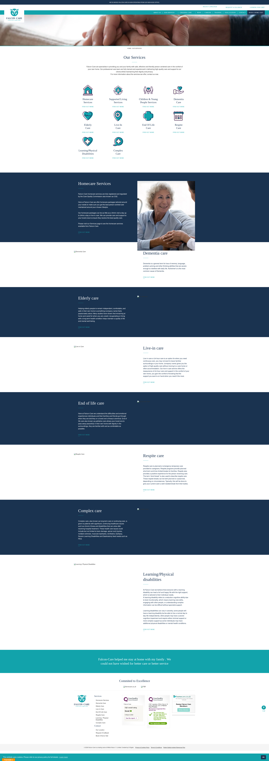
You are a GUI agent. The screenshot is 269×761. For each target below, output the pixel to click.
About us (157, 12)
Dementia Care (101, 703)
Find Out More (88, 106)
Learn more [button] (63, 757)
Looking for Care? (257, 7)
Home (129, 48)
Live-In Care (100, 709)
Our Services (169, 12)
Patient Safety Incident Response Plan (174, 747)
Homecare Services (102, 700)
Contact (242, 12)
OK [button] (263, 757)
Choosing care (186, 12)
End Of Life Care (101, 712)
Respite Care (100, 715)
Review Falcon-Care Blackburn (183, 705)
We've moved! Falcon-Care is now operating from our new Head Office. (134, 2)
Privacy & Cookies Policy (142, 747)
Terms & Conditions (156, 747)
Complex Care (100, 723)
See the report (130, 718)
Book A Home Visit (102, 736)
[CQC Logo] (131, 701)
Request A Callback (234, 7)
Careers (207, 12)
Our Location (230, 12)
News (199, 12)
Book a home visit (256, 12)
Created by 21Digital (128, 747)
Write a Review (184, 710)
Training (218, 12)
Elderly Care (100, 706)
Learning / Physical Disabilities (102, 719)
